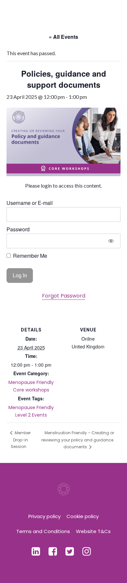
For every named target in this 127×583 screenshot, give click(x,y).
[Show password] (111, 241)
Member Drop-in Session (21, 439)
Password (18, 229)
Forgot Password (63, 295)
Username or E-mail (30, 203)
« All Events (63, 36)
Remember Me (29, 255)
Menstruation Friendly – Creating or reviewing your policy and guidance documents (77, 440)
